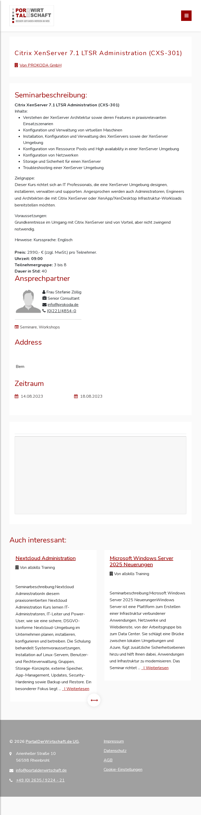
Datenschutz (115, 751)
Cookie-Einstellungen (123, 769)
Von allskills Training (37, 567)
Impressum (114, 741)
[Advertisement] (100, 491)
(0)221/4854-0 (61, 311)
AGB (108, 760)
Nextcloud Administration (45, 558)
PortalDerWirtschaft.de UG (52, 741)
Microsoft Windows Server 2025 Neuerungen (141, 561)
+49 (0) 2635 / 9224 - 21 (40, 780)
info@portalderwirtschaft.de (41, 770)
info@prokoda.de (63, 305)
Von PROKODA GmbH (41, 65)
